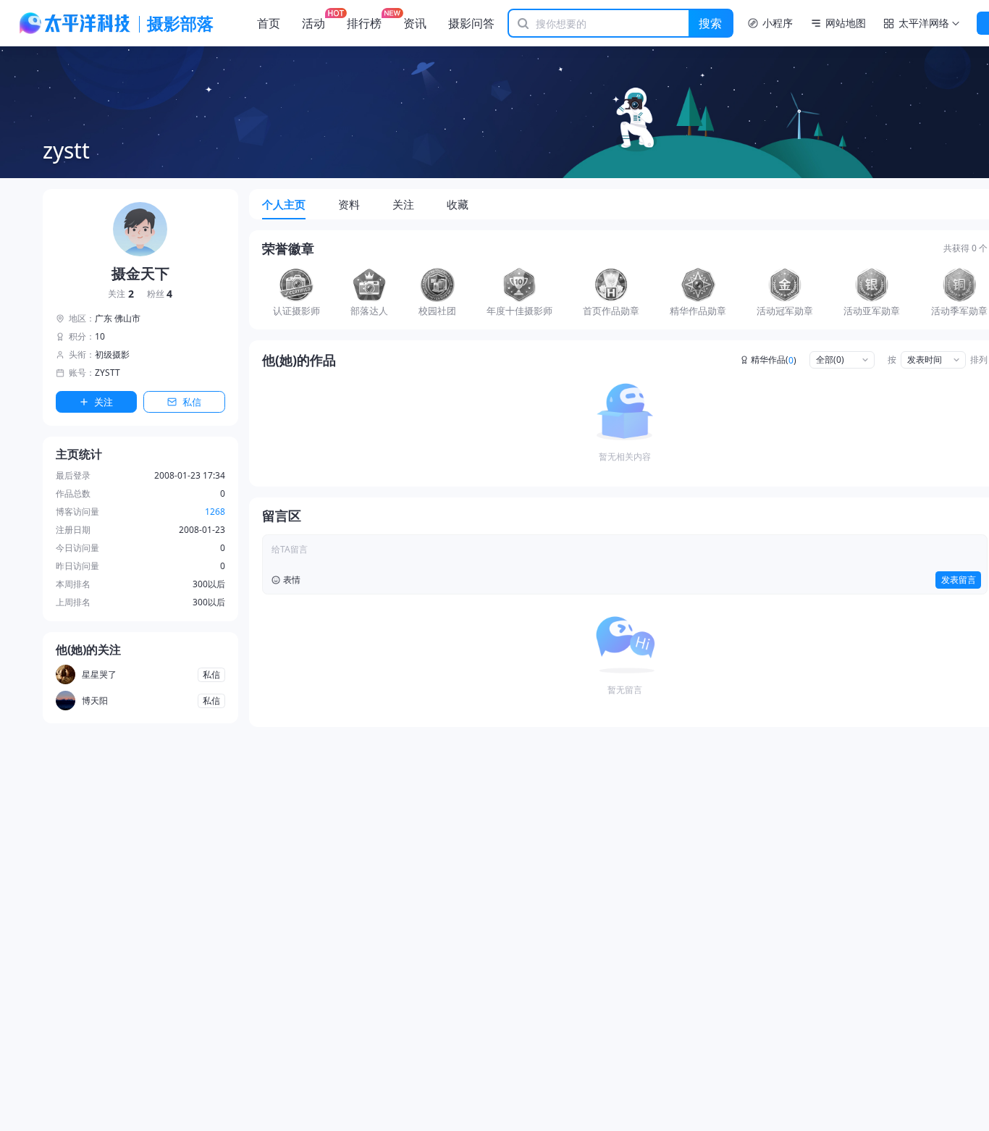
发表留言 (958, 579)
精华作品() (773, 359)
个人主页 (284, 204)
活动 (313, 23)
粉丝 (160, 294)
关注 (121, 294)
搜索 (710, 23)
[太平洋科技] (75, 23)
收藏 (457, 204)
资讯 (414, 23)
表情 (291, 579)
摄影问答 (471, 23)
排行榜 (364, 23)
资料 (349, 204)
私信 (191, 401)
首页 (268, 23)
